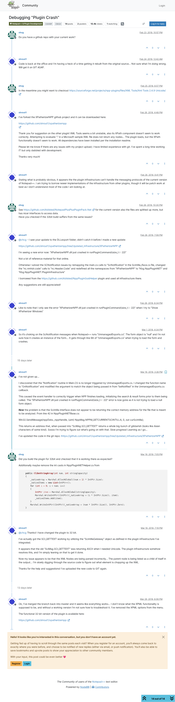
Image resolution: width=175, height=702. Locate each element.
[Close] (163, 637)
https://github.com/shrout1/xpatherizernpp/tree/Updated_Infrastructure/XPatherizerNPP (68, 246)
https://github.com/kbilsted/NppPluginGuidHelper (69, 278)
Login (27, 663)
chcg (21, 32)
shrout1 (23, 59)
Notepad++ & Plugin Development (27, 24)
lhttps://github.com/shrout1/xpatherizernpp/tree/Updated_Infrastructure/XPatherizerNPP (111, 435)
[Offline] (13, 34)
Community (30, 5)
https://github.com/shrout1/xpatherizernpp (43, 620)
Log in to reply (158, 24)
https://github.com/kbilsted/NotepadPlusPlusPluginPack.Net (57, 209)
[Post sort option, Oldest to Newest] (144, 23)
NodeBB (84, 686)
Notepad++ (98, 681)
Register (16, 663)
